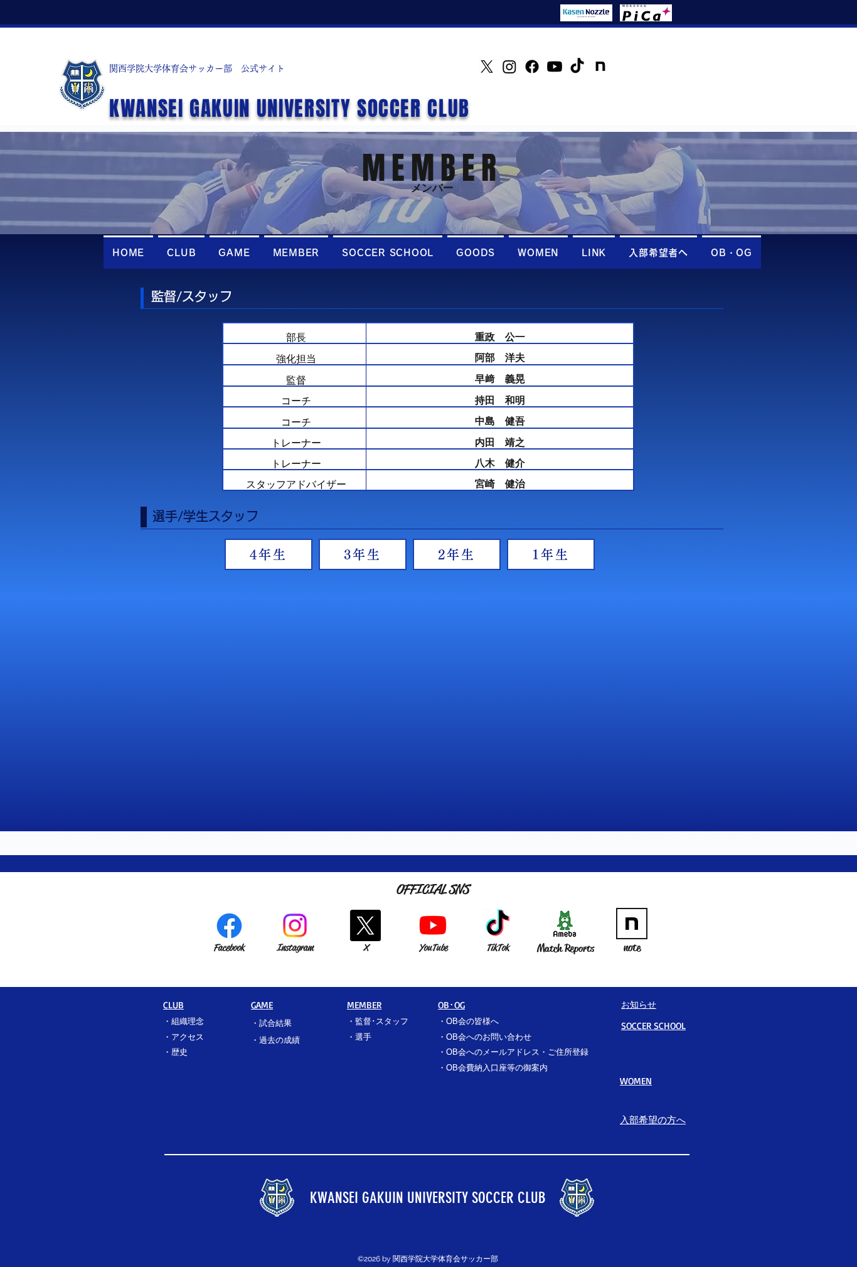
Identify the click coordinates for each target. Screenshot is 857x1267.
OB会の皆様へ (472, 1021)
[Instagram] (509, 66)
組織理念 (187, 1021)
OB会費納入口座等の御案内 (497, 1067)
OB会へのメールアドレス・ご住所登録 (517, 1052)
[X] (365, 925)
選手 (363, 1037)
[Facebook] (532, 66)
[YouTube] (554, 66)
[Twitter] (487, 66)
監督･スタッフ (381, 1021)
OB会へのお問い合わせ (488, 1037)
